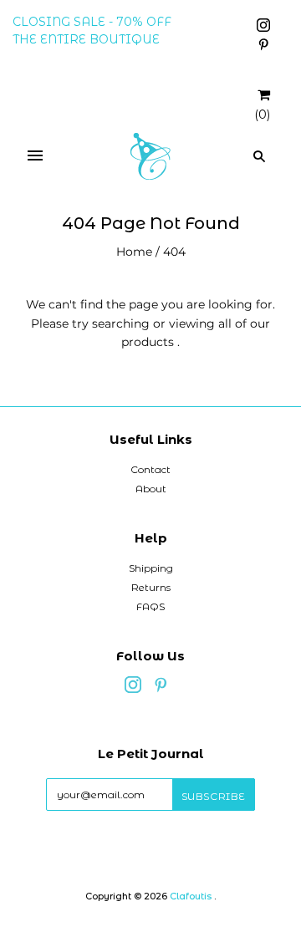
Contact (150, 469)
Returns (151, 587)
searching (121, 323)
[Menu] (35, 156)
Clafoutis (191, 896)
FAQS (150, 606)
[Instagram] (263, 27)
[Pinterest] (263, 46)
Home (134, 251)
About (150, 488)
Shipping (151, 568)
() (262, 114)
